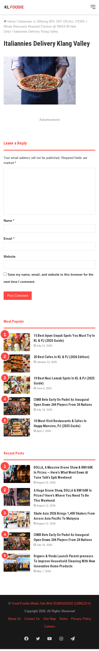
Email (9, 238)
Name (9, 220)
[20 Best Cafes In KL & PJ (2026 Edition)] (17, 363)
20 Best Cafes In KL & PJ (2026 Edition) (61, 357)
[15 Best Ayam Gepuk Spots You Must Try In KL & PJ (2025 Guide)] (17, 342)
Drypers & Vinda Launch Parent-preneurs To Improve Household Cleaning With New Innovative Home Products (64, 561)
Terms (63, 619)
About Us (14, 619)
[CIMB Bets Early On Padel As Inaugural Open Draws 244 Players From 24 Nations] (17, 406)
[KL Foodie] (23, 7)
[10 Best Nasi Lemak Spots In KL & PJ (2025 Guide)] (17, 385)
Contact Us (32, 619)
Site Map (49, 619)
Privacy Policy (81, 619)
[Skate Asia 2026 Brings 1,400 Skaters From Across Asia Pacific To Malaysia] (17, 520)
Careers (49, 626)
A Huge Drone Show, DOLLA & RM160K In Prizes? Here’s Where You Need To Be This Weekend (63, 495)
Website (9, 256)
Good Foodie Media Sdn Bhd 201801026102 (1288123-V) (51, 603)
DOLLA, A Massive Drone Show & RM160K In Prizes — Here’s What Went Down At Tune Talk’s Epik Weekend (63, 472)
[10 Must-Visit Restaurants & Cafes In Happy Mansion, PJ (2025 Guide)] (17, 427)
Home (11, 21)
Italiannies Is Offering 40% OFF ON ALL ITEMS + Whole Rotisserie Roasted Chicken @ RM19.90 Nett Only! (46, 26)
